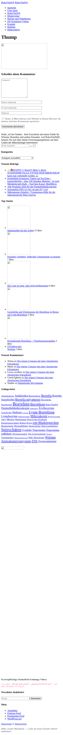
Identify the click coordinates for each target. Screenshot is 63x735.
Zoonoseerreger (47, 441)
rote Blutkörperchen (46, 422)
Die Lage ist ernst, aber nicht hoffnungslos (27, 285)
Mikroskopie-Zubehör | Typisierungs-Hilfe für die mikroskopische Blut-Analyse (31, 193)
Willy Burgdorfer (36, 437)
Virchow (49, 434)
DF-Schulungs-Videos (18, 21)
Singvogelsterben (49, 426)
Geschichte (6, 412)
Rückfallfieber (21, 426)
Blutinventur (13, 16)
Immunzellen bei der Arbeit (20, 230)
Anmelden (12, 710)
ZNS (34, 441)
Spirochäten (11, 429)
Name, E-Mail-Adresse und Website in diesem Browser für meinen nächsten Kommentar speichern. (31, 120)
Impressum (6, 724)
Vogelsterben (7, 437)
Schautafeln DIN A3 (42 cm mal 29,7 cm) (27, 189)
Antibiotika (21, 395)
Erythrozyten (46, 408)
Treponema (38, 430)
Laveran (25, 413)
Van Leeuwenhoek (37, 434)
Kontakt (11, 24)
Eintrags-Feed (14, 713)
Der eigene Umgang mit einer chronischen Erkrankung (30, 373)
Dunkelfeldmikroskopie (15, 408)
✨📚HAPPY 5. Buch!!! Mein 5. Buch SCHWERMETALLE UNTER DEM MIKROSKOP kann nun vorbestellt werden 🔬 (33, 173)
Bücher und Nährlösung (19, 18)
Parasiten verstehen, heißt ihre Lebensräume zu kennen (33, 256)
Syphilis (27, 430)
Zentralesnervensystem (16, 441)
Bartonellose (35, 396)
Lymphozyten (9, 416)
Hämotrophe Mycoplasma (30, 383)
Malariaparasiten (24, 416)
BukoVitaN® (13, 13)
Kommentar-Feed (15, 716)
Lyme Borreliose (42, 412)
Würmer (11, 349)
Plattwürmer (21, 419)
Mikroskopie (38, 416)
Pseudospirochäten (10, 423)
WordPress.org (14, 718)
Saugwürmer (35, 426)
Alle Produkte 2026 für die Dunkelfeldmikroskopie (32, 186)
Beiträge (11, 27)
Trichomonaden (19, 434)
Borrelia (46, 395)
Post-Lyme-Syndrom (37, 419)
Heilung (17, 412)
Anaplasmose (7, 396)
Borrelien (21, 403)
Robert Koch (26, 423)
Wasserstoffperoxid (21, 438)
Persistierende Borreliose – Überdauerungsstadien (31, 341)
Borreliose (37, 404)
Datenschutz (21, 724)
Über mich (12, 10)
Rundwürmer (7, 426)
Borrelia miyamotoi (28, 399)
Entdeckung (34, 408)
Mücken (11, 419)
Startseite (11, 7)
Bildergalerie (13, 29)
